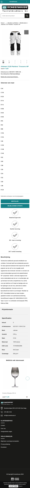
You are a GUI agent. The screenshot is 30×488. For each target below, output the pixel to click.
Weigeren (20, 486)
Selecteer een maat (7, 83)
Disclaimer (4, 447)
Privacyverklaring (5, 444)
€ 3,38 (5, 397)
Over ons (3, 428)
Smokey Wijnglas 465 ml (9, 393)
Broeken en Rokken (13, 23)
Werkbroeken (23, 23)
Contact (3, 425)
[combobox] (13, 16)
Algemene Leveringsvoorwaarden (10, 441)
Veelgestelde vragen (6, 431)
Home (2, 23)
